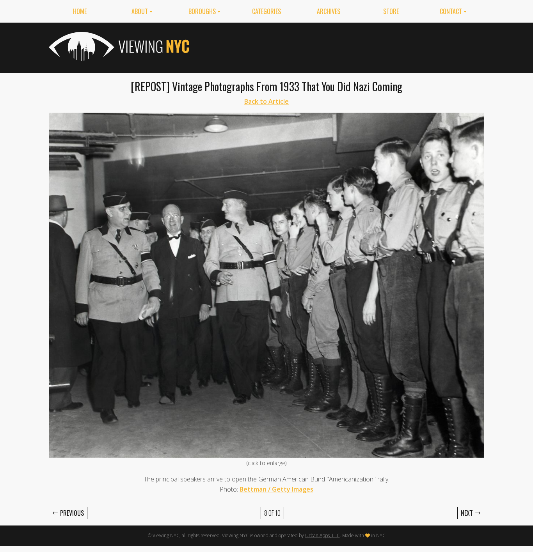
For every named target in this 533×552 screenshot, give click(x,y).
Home (80, 11)
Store (391, 11)
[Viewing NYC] (118, 46)
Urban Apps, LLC (322, 535)
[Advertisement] (342, 46)
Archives (328, 11)
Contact (451, 11)
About (139, 11)
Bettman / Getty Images (276, 489)
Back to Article (266, 101)
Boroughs (202, 11)
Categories (266, 11)
